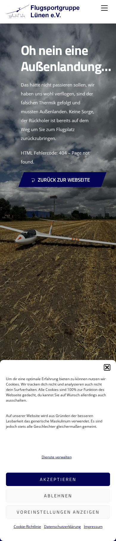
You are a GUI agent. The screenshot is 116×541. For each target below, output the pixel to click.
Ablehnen (58, 495)
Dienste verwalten (57, 457)
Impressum (93, 526)
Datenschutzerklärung (62, 526)
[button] (107, 367)
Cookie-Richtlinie (27, 526)
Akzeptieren (58, 479)
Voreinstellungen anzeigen (58, 512)
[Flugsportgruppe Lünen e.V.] (43, 15)
